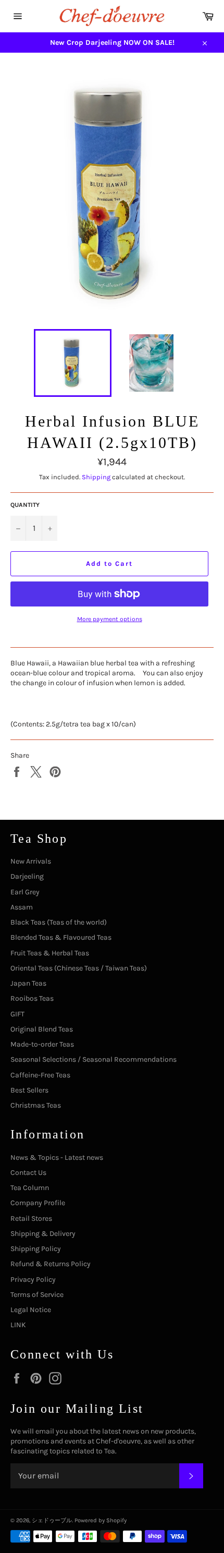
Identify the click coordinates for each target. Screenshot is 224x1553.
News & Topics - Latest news (56, 1157)
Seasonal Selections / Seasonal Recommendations (93, 1059)
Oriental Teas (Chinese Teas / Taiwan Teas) (78, 968)
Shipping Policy (35, 1248)
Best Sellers (29, 1090)
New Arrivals (30, 861)
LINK (18, 1324)
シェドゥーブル (52, 1520)
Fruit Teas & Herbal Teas (49, 953)
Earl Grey (25, 892)
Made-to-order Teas (42, 1044)
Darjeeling (27, 876)
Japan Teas (28, 983)
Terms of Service (37, 1294)
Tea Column (29, 1187)
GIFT (17, 1014)
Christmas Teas (35, 1105)
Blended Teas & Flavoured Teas (60, 937)
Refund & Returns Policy (50, 1263)
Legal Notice (30, 1309)
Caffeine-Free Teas (40, 1075)
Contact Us (28, 1172)
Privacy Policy (33, 1279)
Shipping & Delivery (43, 1233)
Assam (21, 907)
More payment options (109, 619)
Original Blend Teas (41, 1029)
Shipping (96, 477)
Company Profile (37, 1202)
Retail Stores (31, 1218)
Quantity (25, 504)
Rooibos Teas (32, 998)
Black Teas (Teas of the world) (58, 922)
